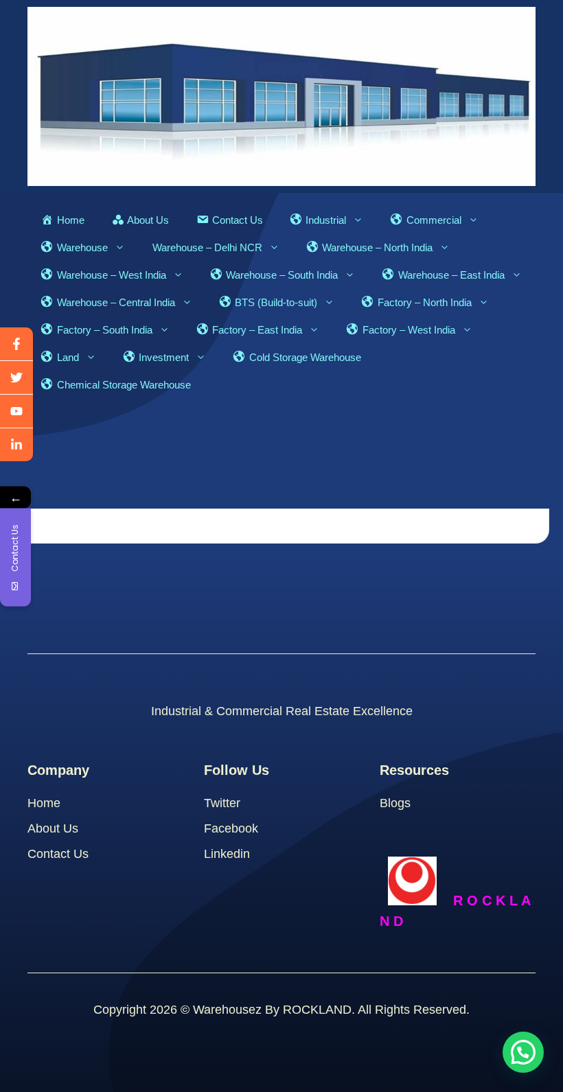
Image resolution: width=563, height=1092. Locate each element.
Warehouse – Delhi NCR (207, 247)
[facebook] (16, 344)
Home (43, 803)
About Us (52, 828)
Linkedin (227, 854)
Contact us (58, 854)
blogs (395, 803)
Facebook (231, 828)
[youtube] (16, 411)
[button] (523, 1052)
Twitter (222, 803)
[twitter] (16, 378)
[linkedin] (16, 444)
